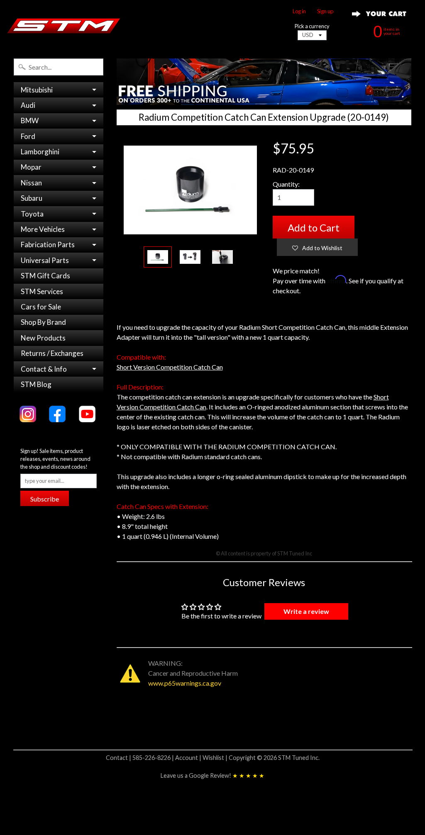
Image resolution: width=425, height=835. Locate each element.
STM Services (42, 291)
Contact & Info (44, 369)
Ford (28, 136)
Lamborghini (40, 151)
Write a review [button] (306, 611)
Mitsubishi (37, 89)
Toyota (32, 213)
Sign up (325, 11)
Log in (299, 11)
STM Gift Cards (45, 275)
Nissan (31, 182)
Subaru (31, 198)
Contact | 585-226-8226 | (140, 757)
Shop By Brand (43, 322)
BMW (30, 120)
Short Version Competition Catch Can (170, 367)
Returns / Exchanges (52, 353)
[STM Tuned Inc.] (64, 25)
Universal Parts (45, 260)
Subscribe (44, 499)
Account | (189, 757)
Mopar (31, 167)
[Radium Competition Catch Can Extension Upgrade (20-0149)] (158, 257)
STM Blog (36, 384)
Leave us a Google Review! (212, 775)
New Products (43, 338)
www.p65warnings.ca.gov (184, 683)
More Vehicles (43, 229)
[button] (317, 247)
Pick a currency (312, 26)
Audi (28, 105)
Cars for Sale (41, 306)
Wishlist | (216, 757)
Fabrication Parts (48, 244)
